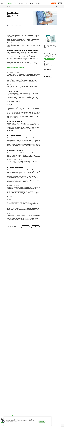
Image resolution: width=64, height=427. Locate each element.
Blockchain (9, 152)
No (35, 226)
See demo (60, 3)
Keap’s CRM (36, 61)
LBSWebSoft (33, 219)
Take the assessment (49, 58)
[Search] (56, 6)
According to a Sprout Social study (16, 188)
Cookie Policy (24, 420)
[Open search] (52, 1)
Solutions (21, 3)
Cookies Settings (42, 421)
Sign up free (48, 76)
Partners (31, 3)
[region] (27, 421)
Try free (53, 3)
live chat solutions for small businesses (24, 145)
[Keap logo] (6, 3)
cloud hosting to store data (24, 75)
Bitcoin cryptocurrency (18, 161)
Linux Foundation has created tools (24, 162)
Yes (25, 226)
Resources (38, 3)
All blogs (8, 6)
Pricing (27, 3)
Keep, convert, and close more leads (14, 25)
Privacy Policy (19, 420)
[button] (3, 421)
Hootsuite (25, 180)
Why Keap (15, 3)
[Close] (50, 418)
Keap (30, 180)
